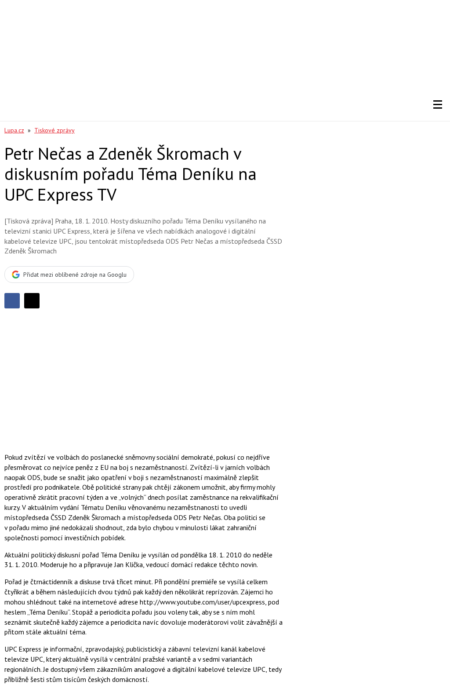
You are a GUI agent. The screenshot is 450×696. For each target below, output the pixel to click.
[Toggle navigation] (438, 105)
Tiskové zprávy (54, 130)
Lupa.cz (14, 130)
